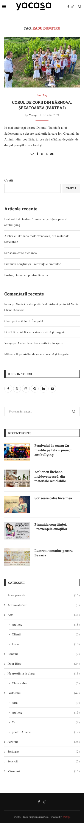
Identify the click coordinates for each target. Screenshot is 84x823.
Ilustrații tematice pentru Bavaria (26, 275)
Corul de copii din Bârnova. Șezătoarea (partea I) (42, 105)
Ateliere (46, 624)
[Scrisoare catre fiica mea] (17, 504)
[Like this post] (32, 154)
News (7, 304)
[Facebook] (68, 6)
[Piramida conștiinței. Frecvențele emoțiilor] (17, 530)
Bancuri (44, 653)
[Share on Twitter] (42, 154)
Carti (46, 722)
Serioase (44, 751)
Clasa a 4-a (46, 683)
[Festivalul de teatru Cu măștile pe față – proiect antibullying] (17, 452)
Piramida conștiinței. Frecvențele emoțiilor (32, 264)
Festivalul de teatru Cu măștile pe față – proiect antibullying (53, 450)
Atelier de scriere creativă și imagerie (42, 332)
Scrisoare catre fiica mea (20, 253)
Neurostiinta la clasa (44, 673)
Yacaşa (33, 115)
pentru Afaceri (46, 732)
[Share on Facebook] (37, 154)
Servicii (44, 761)
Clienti (46, 634)
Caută (8, 180)
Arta (44, 614)
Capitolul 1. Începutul (29, 321)
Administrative (44, 605)
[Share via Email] (51, 154)
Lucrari (46, 644)
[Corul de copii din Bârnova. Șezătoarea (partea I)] (42, 62)
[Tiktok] (72, 6)
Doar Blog (44, 663)
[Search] (80, 6)
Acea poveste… (44, 595)
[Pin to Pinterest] (47, 154)
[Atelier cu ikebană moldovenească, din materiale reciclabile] (17, 478)
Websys (66, 816)
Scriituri (44, 741)
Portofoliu (44, 693)
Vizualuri (44, 771)
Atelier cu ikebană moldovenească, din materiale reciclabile (50, 476)
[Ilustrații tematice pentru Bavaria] (17, 557)
